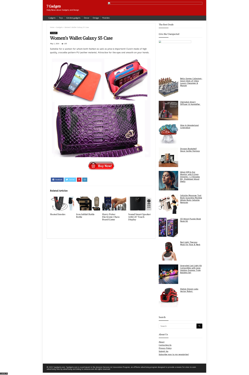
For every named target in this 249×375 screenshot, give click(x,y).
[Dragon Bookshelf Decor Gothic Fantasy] (168, 157)
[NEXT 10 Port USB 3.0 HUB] (246, 368)
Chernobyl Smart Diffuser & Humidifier (190, 103)
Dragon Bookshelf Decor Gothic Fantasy (190, 150)
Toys (61, 18)
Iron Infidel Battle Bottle (85, 215)
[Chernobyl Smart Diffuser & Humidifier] (168, 110)
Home (52, 27)
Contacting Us (165, 345)
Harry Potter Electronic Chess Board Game (111, 217)
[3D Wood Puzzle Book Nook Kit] (168, 227)
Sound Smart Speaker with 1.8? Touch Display (139, 217)
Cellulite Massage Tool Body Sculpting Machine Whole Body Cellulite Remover (191, 199)
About (161, 342)
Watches (106, 18)
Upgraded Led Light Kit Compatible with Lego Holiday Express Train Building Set (191, 269)
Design (96, 18)
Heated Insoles (57, 214)
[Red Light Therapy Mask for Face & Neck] (168, 251)
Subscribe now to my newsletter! (174, 354)
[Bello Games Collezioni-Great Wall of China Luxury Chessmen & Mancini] (168, 87)
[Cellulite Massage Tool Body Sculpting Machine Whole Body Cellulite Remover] (168, 204)
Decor (86, 18)
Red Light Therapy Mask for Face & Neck (190, 243)
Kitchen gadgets (73, 18)
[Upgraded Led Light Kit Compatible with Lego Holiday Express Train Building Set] (168, 274)
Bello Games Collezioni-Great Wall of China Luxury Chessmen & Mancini (191, 82)
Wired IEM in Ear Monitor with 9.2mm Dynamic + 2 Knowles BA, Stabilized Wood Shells (190, 177)
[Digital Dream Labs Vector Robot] (168, 297)
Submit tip (163, 351)
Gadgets (52, 18)
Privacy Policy (165, 348)
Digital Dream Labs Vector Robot (189, 290)
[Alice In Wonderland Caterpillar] (168, 134)
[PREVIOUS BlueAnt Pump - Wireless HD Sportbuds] (2, 368)
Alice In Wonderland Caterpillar (189, 126)
